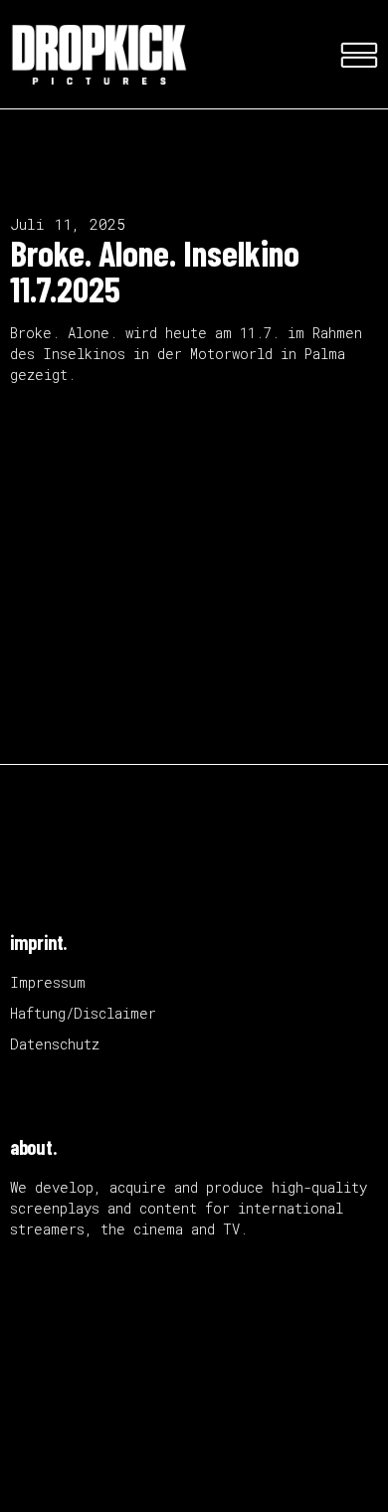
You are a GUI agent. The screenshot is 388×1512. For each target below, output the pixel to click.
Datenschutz (54, 1044)
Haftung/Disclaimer (83, 1013)
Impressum (48, 982)
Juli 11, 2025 (67, 224)
